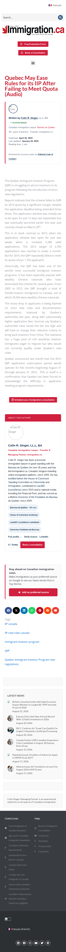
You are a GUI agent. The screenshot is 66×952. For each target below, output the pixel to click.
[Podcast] (47, 943)
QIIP (7, 651)
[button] (33, 62)
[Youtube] (36, 943)
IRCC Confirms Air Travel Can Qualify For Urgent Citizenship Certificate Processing (37, 730)
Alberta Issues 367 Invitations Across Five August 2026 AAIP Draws (37, 768)
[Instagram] (30, 943)
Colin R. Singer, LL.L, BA (25, 445)
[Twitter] (42, 943)
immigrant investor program (22, 642)
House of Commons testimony (24, 515)
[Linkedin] (18, 943)
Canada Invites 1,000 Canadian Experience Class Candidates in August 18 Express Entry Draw (37, 743)
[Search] (60, 17)
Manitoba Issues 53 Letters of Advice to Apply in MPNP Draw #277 (35, 756)
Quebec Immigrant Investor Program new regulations (30, 662)
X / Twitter (13, 545)
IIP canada (11, 624)
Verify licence (30, 537)
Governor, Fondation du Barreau (24, 530)
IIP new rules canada (17, 633)
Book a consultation (32, 545)
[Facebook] (24, 943)
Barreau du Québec (46, 127)
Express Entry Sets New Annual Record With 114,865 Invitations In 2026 (35, 718)
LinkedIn (44, 537)
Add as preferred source (35, 592)
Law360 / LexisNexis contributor (24, 522)
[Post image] (8, 701)
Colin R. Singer (29, 118)
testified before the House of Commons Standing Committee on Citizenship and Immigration (28, 482)
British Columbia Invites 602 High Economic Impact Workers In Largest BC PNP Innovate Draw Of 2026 (34, 704)
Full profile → (15, 537)
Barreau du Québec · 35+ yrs (23, 508)
